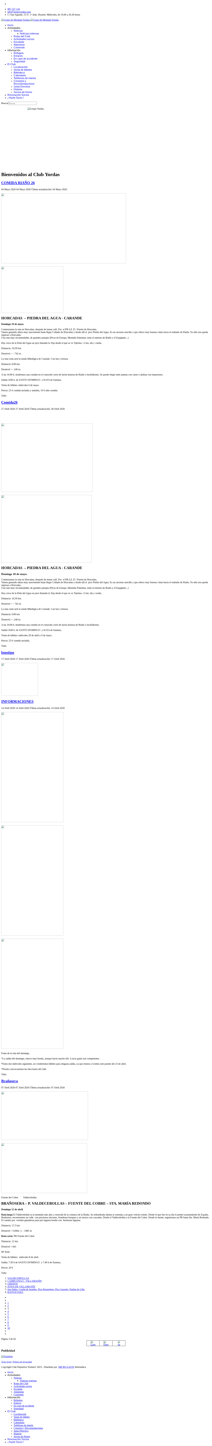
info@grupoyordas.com (19, 12)
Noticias (18, 30)
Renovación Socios (18, 95)
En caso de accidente (25, 58)
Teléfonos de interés (25, 78)
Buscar (4, 103)
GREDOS (12, 1283)
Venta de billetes (23, 70)
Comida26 (9, 402)
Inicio (10, 25)
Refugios (19, 53)
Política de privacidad (22, 1362)
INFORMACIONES (17, 701)
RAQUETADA (15, 1292)
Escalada (19, 42)
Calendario (20, 75)
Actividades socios (24, 39)
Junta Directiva (22, 86)
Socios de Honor (23, 92)
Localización (21, 67)
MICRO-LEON (66, 1367)
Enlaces (18, 56)
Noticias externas (29, 33)
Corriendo (19, 47)
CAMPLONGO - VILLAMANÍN (24, 1281)
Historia (18, 89)
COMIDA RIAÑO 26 (18, 183)
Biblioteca (19, 72)
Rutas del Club (22, 36)
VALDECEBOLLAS (18, 1278)
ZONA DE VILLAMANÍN (21, 1286)
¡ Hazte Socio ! (15, 97)
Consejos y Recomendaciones (24, 82)
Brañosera (9, 1081)
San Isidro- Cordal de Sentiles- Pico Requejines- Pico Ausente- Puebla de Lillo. (46, 1289)
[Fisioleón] (7, 1356)
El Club (11, 64)
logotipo (7, 652)
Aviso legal (6, 1362)
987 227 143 (13, 9)
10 (8, 1328)
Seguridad (19, 61)
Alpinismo (19, 44)
